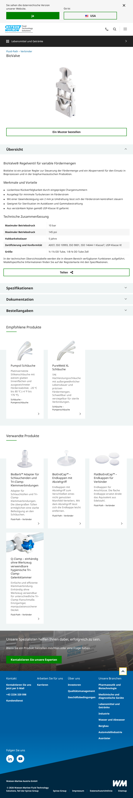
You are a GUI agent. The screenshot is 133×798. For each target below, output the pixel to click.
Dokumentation (20, 299)
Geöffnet (114, 29)
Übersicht (14, 149)
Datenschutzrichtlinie (101, 790)
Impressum (78, 790)
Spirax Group (59, 790)
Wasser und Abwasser (112, 719)
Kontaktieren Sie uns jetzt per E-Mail (18, 686)
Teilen (64, 272)
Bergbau (104, 726)
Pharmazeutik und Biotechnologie (110, 686)
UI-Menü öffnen (125, 29)
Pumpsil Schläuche (23, 365)
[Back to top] (123, 671)
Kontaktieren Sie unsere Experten (34, 660)
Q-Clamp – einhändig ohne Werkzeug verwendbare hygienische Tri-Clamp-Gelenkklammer (24, 568)
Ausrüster (104, 738)
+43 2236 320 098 (16, 694)
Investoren (74, 684)
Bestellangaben (19, 310)
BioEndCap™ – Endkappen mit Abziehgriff (62, 478)
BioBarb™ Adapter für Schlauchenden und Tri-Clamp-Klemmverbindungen (25, 479)
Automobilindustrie (110, 732)
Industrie (104, 713)
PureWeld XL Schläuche (60, 367)
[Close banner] (124, 5)
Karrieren (42, 684)
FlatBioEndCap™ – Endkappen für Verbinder (105, 478)
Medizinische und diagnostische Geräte (111, 696)
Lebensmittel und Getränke (27, 41)
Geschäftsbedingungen (81, 697)
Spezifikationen (19, 288)
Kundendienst (14, 700)
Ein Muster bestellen (66, 132)
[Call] (107, 29)
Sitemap (122, 790)
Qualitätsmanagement (81, 691)
